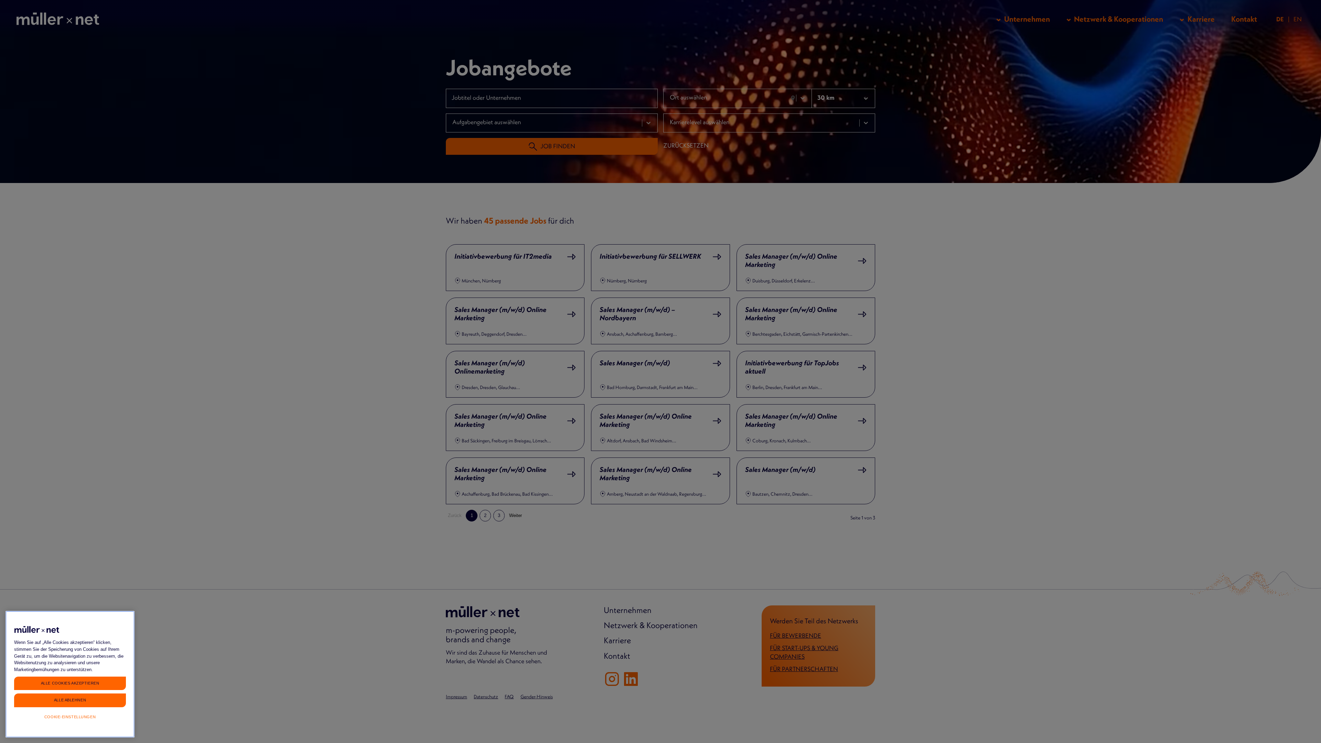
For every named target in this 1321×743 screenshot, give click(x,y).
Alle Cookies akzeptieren (70, 683)
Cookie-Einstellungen (70, 717)
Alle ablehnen (70, 700)
